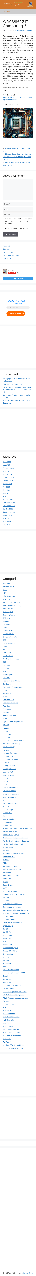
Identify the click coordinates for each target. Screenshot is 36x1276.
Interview (6, 750)
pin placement (8, 847)
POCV (5, 863)
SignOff (5, 929)
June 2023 (7, 462)
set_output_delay (9, 919)
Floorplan (6, 706)
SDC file (6, 901)
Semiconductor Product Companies (16, 910)
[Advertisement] (18, 347)
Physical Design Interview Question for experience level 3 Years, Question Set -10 (17, 157)
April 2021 (6, 496)
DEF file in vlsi (8, 656)
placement (7, 850)
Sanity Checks (8, 885)
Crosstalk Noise (8, 634)
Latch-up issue (8, 775)
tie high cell (7, 979)
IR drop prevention (9, 769)
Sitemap (6, 249)
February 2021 (8, 499)
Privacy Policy (8, 252)
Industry (15, 148)
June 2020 (7, 521)
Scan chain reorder (10, 891)
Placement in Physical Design (13, 854)
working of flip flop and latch (13, 1045)
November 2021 (9, 477)
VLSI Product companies (12, 1036)
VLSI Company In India (11, 1017)
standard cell (7, 945)
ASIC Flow (6, 599)
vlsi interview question (11, 1029)
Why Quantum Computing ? (13, 384)
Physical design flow (10, 832)
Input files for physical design (13, 740)
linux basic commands (11, 788)
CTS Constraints (9, 643)
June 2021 (6, 490)
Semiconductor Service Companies (16, 913)
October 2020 (8, 509)
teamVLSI (6, 967)
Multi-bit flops (8, 810)
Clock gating (7, 624)
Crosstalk (6, 627)
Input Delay (7, 734)
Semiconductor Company (12, 907)
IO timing (6, 762)
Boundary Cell (8, 612)
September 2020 (9, 512)
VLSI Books (7, 1011)
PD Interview (7, 825)
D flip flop (6, 646)
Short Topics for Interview (12, 923)
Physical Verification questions (14, 844)
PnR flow (6, 860)
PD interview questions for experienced (17, 828)
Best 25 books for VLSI (11, 602)
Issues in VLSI (8, 772)
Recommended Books (11, 875)
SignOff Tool (7, 932)
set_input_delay (8, 916)
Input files (6, 737)
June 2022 (7, 471)
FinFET (5, 697)
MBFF (5, 800)
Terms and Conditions (11, 255)
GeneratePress (28, 1273)
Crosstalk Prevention (10, 637)
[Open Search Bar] (31, 11)
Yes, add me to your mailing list (16, 228)
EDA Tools (6, 678)
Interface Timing (9, 747)
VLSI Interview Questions (12, 1032)
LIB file (5, 781)
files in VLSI (7, 693)
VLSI (4, 151)
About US (6, 246)
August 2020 (7, 515)
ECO (4, 662)
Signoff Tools (7, 935)
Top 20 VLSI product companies (14, 992)
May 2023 (6, 465)
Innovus (5, 731)
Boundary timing (9, 615)
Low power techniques (11, 794)
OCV (4, 816)
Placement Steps (9, 857)
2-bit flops (6, 583)
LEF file (5, 778)
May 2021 (6, 493)
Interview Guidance (10, 753)
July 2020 (6, 518)
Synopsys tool (8, 954)
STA (4, 941)
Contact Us (7, 258)
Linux (5, 784)
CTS (4, 640)
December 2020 (9, 503)
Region (5, 882)
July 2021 (6, 487)
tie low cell (7, 982)
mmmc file (6, 806)
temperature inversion (11, 970)
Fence (5, 690)
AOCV (5, 590)
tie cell (5, 976)
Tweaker (6, 1001)
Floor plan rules (8, 700)
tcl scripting (7, 963)
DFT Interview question (11, 659)
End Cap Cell (7, 684)
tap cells (6, 960)
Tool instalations (9, 989)
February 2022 (8, 474)
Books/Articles (8, 609)
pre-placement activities (12, 869)
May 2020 (6, 525)
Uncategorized (24, 148)
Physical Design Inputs (11, 835)
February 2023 (8, 468)
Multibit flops (7, 813)
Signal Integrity (8, 926)
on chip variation (9, 819)
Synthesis (6, 957)
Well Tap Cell (7, 1042)
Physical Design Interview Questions (16, 841)
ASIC (4, 593)
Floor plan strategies (10, 703)
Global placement (9, 715)
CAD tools (6, 618)
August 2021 (7, 484)
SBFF (5, 888)
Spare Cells (7, 938)
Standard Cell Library (11, 951)
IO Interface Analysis (10, 759)
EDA (4, 671)
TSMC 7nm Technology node (13, 995)
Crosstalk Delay (8, 631)
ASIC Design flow (9, 596)
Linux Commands (9, 791)
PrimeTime (7, 872)
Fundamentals (8, 709)
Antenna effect (8, 587)
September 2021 (9, 481)
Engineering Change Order (12, 687)
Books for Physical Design (12, 605)
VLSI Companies (9, 1014)
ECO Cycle (7, 665)
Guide (5, 718)
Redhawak (7, 879)
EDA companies (8, 675)
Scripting (6, 897)
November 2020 (9, 506)
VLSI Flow (6, 1023)
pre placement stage (10, 866)
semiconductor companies (12, 904)
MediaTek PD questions (11, 803)
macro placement (9, 797)
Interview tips (8, 756)
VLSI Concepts (8, 1020)
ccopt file (6, 621)
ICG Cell (6, 725)
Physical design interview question (15, 838)
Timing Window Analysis (12, 985)
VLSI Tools (7, 1039)
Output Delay (7, 822)
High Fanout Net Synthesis (13, 722)
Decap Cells (7, 653)
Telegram (20, 278)
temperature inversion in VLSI (14, 973)
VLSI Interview (8, 1026)
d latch (5, 649)
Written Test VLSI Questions (13, 1048)
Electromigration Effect (11, 681)
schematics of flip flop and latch (14, 894)
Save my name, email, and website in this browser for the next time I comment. (19, 221)
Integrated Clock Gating (11, 744)
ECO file (6, 668)
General (8, 148)
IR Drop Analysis (9, 766)
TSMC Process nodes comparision (15, 998)
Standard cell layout (10, 948)
